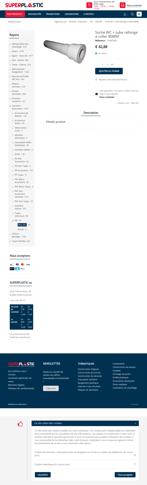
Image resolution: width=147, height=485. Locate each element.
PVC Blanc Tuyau (23, 186)
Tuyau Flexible (19, 241)
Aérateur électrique (20, 136)
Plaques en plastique (88, 389)
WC (91, 21)
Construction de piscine (89, 372)
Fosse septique (120, 384)
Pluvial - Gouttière (16, 92)
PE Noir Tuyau (21, 166)
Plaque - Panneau (16, 85)
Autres (21, 229)
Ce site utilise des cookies (48, 423)
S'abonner (51, 388)
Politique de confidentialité (21, 388)
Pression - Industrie (16, 100)
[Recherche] (139, 14)
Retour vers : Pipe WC (128, 103)
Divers (15, 51)
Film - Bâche (18, 60)
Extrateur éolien (22, 149)
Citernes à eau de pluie (89, 386)
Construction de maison (124, 367)
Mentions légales (16, 385)
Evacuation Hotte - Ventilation (23, 144)
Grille (17, 154)
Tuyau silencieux (19, 214)
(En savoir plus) (62, 464)
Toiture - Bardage (16, 235)
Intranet (134, 404)
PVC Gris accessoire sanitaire (20, 194)
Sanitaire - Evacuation (78, 21)
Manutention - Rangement (19, 70)
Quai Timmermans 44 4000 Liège (103, 2)
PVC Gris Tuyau (22, 201)
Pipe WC (98, 21)
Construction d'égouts (88, 369)
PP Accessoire (21, 170)
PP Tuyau (19, 174)
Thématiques (86, 363)
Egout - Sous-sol (19, 55)
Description (91, 113)
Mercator (23, 404)
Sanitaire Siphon (19, 207)
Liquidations (72, 14)
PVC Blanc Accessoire (20, 181)
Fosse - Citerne (19, 64)
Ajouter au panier (109, 71)
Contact (12, 374)
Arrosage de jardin (122, 374)
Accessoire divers (20, 122)
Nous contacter (134, 5)
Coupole (117, 370)
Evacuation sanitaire (87, 379)
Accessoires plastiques (124, 381)
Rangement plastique (88, 383)
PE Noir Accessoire (20, 160)
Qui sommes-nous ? (17, 371)
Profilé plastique (120, 377)
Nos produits (14, 14)
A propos (88, 14)
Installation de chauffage (125, 387)
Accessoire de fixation (21, 114)
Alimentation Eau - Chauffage (21, 45)
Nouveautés (34, 14)
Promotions (53, 14)
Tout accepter (125, 474)
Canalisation (119, 363)
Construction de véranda (90, 376)
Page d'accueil (60, 21)
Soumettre (43, 474)
